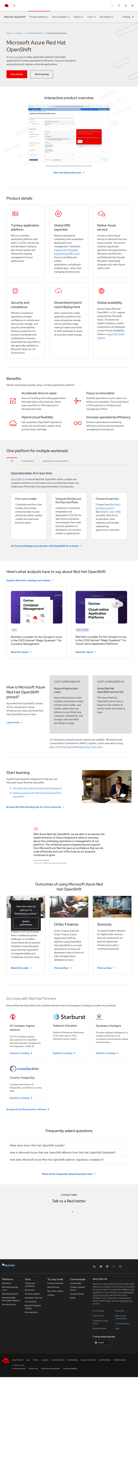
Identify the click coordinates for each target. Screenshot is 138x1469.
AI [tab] (12, 461)
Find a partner (31, 1385)
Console (50, 1378)
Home (9, 33)
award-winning (126, 1384)
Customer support (32, 1377)
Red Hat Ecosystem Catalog (33, 1390)
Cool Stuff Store (105, 1443)
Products (19, 33)
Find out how (61, 967)
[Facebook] (107, 1350)
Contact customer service (77, 1372)
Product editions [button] (38, 16)
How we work (98, 1399)
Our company (98, 1394)
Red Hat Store (53, 1370)
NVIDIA (104, 511)
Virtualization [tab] (27, 461)
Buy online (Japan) (55, 1374)
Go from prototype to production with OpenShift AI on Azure (45, 545)
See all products (8, 1388)
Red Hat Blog (72, 1443)
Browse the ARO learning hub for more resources (33, 806)
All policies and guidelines (50, 1452)
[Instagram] (120, 1350)
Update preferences (26, 923)
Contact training (77, 1377)
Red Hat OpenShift (14, 16)
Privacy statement (18, 1452)
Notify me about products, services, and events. (54, 1308)
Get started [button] (105, 16)
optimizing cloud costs (90, 746)
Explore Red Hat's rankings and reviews (28, 580)
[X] (113, 1350)
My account (29, 1373)
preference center (99, 1318)
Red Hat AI (6, 1367)
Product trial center (55, 1367)
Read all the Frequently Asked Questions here (67, 1173)
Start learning (42, 74)
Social (72, 1381)
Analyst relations (99, 1412)
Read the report (19, 652)
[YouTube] (100, 1350)
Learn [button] (90, 16)
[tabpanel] (69, 508)
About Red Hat (17, 1443)
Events (35, 1443)
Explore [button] (77, 16)
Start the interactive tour (67, 172)
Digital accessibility (70, 1452)
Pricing (126, 16)
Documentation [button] (59, 16)
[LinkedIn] (94, 1350)
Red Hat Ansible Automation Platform (11, 1382)
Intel (111, 511)
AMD (117, 511)
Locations (45, 1443)
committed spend (64, 746)
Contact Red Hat (58, 1443)
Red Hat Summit (120, 1443)
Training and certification (30, 1368)
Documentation (31, 1396)
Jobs (117, 1412)
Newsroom (119, 1394)
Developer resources (33, 1381)
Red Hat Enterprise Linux (10, 1372)
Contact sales (75, 1367)
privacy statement (42, 1321)
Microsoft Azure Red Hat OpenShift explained (37, 788)
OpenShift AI (18, 479)
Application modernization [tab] (55, 461)
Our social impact (122, 1407)
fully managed (16, 56)
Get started (17, 74)
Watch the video (20, 967)
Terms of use (33, 1452)
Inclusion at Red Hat (88, 1443)
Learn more (12, 722)
